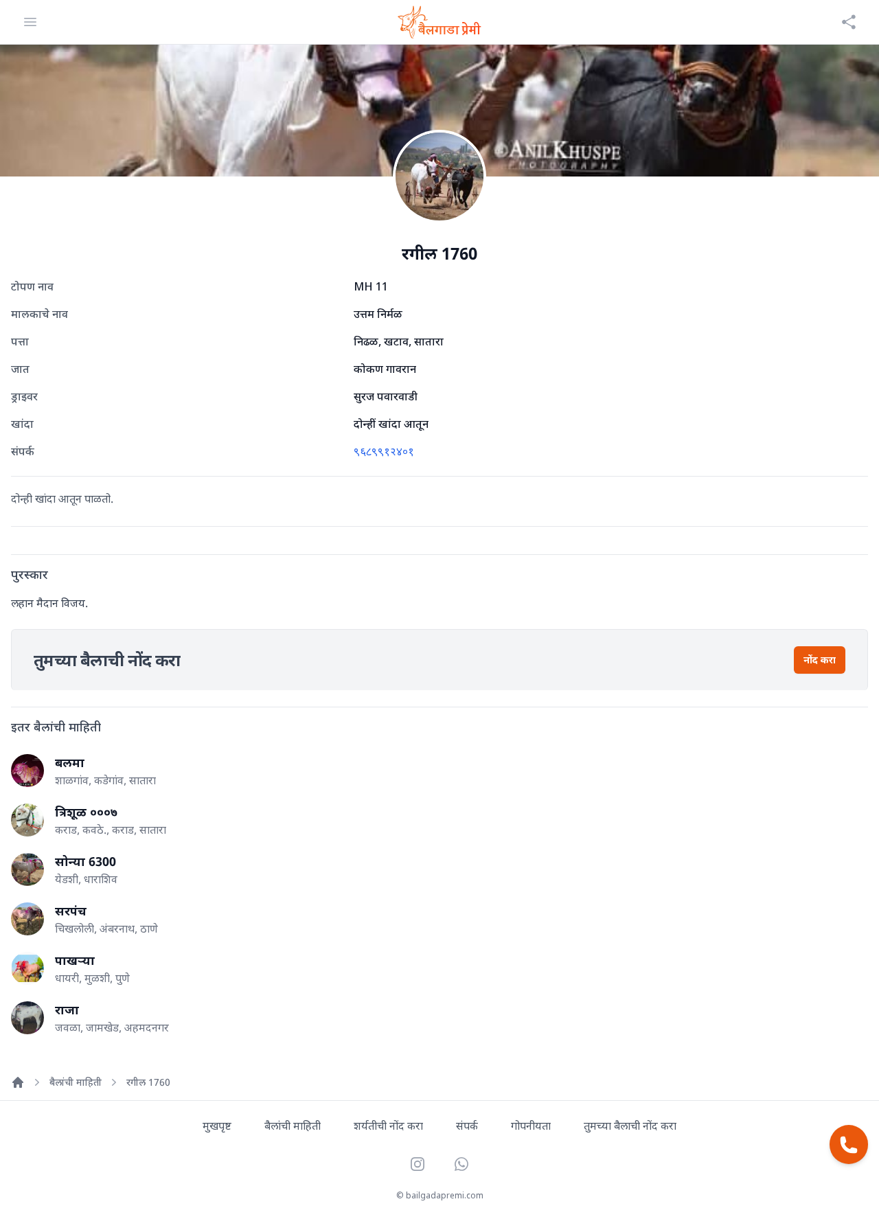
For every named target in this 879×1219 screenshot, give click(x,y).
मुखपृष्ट (217, 1125)
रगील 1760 (148, 1082)
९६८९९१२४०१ (384, 451)
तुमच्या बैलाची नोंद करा (630, 1125)
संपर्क (467, 1125)
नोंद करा (819, 659)
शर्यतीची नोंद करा (388, 1125)
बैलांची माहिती (75, 1082)
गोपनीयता (531, 1125)
